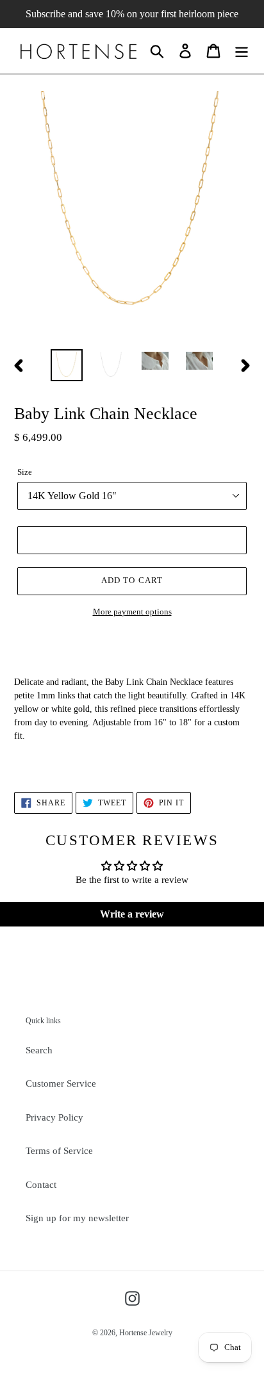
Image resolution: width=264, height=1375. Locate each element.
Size (24, 472)
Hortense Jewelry (145, 1332)
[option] (67, 365)
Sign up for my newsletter (77, 1218)
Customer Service (61, 1083)
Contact (41, 1185)
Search (39, 1050)
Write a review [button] (132, 914)
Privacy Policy (54, 1117)
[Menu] (241, 51)
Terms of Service (59, 1151)
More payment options (132, 611)
